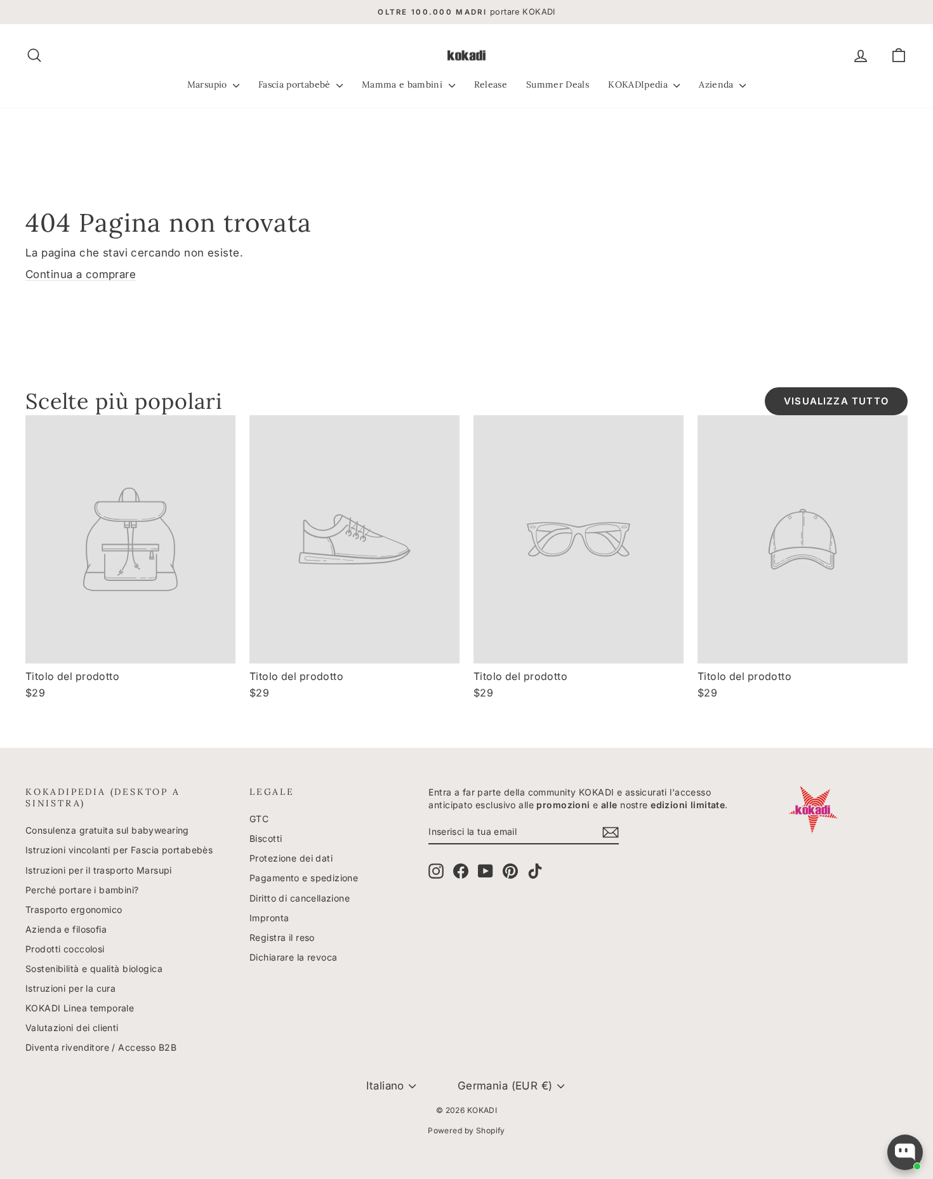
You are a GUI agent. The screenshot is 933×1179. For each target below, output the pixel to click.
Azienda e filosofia (66, 929)
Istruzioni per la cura (70, 988)
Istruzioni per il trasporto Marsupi (98, 870)
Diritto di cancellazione (299, 898)
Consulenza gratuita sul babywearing (107, 830)
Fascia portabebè (295, 84)
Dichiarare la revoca (293, 957)
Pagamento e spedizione (303, 877)
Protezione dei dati (291, 858)
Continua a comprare (80, 274)
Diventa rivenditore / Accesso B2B (100, 1047)
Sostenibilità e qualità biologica (93, 968)
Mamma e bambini (404, 84)
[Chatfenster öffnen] (905, 1152)
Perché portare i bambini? (82, 889)
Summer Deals (557, 84)
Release (490, 84)
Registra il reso (282, 937)
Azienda (717, 84)
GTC (258, 818)
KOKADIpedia (639, 84)
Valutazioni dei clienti (72, 1027)
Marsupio (208, 84)
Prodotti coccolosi (65, 948)
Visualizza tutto (836, 401)
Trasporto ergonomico (73, 909)
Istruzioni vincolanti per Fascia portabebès (119, 849)
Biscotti (265, 838)
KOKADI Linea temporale (79, 1007)
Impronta (269, 917)
